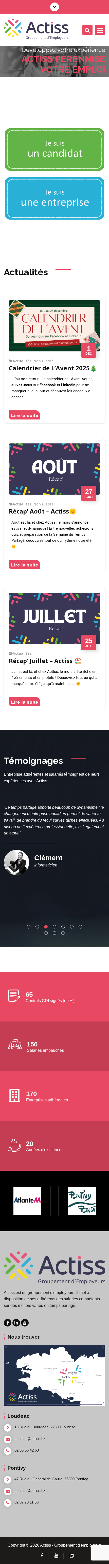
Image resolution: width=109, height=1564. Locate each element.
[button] (28, 926)
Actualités (22, 361)
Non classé (43, 361)
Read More (32, 414)
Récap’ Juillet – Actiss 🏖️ (45, 660)
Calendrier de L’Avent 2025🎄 (53, 368)
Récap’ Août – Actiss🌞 (43, 511)
